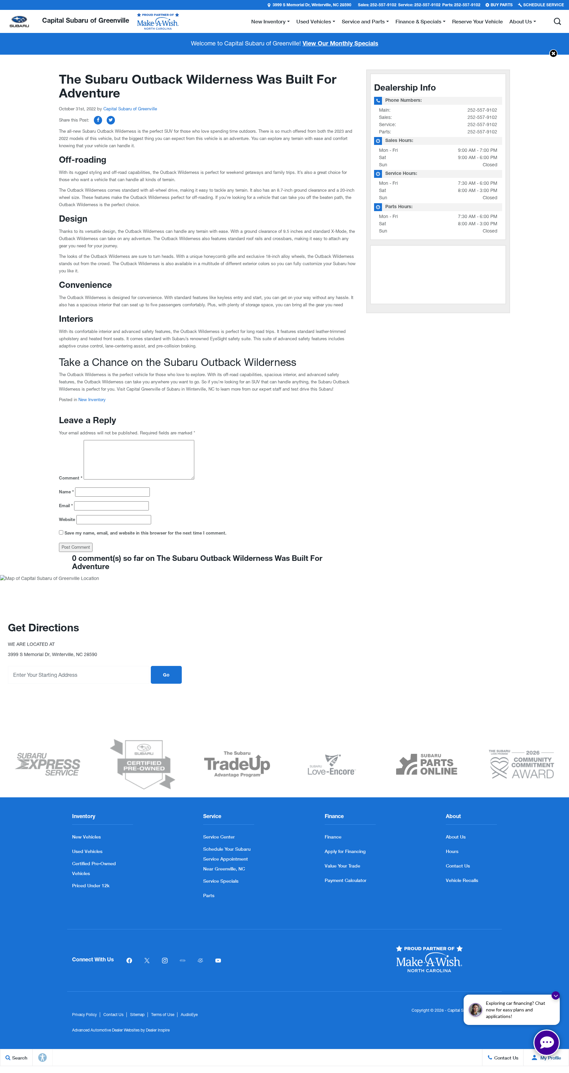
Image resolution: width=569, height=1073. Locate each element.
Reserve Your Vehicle (477, 21)
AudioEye (189, 1014)
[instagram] (164, 960)
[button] (557, 21)
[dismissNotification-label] (556, 995)
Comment (70, 479)
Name (66, 492)
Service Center (219, 836)
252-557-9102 (482, 110)
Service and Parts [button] (363, 22)
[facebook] (129, 960)
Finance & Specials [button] (418, 22)
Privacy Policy (84, 1014)
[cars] (182, 960)
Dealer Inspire (158, 1030)
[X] (147, 960)
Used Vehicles (87, 851)
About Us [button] (520, 22)
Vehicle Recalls (462, 880)
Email (66, 506)
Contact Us (458, 865)
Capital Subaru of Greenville (130, 108)
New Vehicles (86, 836)
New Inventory (92, 399)
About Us (456, 836)
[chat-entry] (546, 1043)
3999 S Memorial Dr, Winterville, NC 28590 (312, 5)
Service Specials (220, 881)
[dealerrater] (200, 960)
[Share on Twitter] (111, 120)
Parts (208, 895)
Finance (333, 836)
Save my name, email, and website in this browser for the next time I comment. (146, 534)
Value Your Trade (342, 865)
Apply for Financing (345, 851)
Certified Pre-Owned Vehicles (94, 868)
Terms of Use (162, 1014)
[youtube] (218, 960)
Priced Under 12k (91, 885)
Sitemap (137, 1014)
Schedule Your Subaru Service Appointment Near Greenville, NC (227, 858)
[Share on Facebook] (98, 120)
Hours (452, 851)
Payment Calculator (345, 880)
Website (67, 520)
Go (166, 675)
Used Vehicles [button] (313, 22)
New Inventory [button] (268, 22)
